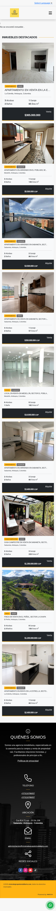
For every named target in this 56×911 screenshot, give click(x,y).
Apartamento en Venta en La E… (27, 90)
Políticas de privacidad (28, 761)
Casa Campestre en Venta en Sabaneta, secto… (26, 542)
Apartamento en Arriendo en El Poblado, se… (25, 170)
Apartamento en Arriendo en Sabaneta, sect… (25, 244)
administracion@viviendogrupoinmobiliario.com (28, 846)
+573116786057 (28, 793)
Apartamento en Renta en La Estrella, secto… (25, 691)
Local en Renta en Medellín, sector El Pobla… (26, 393)
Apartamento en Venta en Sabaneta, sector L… (26, 319)
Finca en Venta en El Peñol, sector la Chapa (25, 617)
